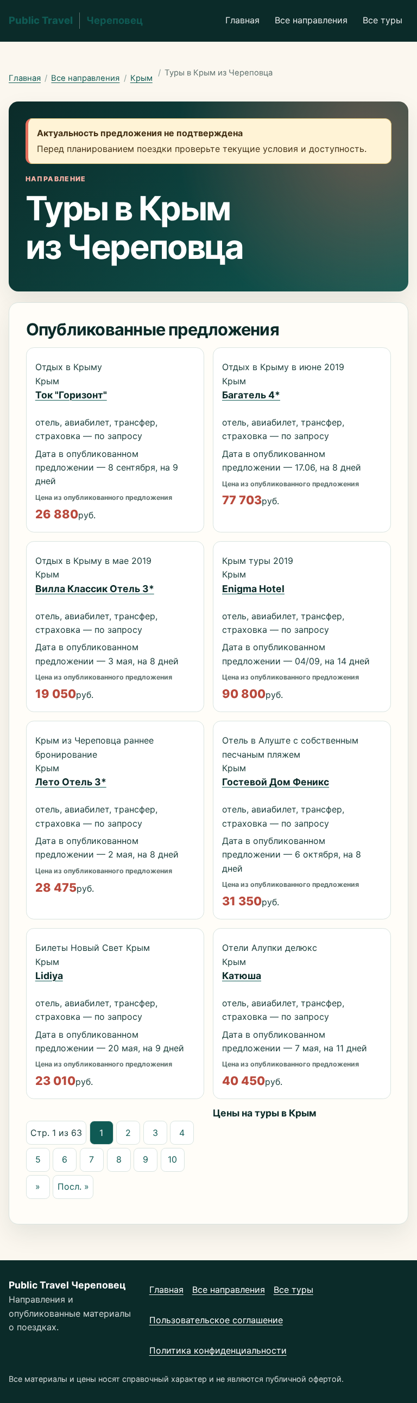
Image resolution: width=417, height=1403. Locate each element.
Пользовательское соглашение (216, 1320)
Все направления (311, 20)
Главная (242, 20)
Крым (141, 78)
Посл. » (73, 1186)
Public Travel (76, 20)
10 (172, 1159)
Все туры (382, 20)
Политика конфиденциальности (218, 1350)
